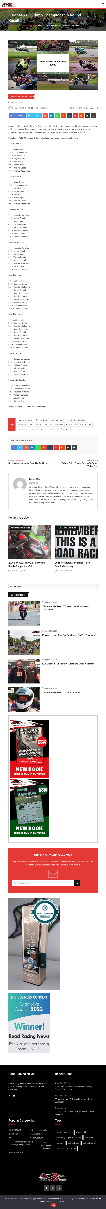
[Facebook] (14, 447)
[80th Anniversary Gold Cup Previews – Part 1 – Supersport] (24, 642)
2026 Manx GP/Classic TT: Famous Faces (61, 692)
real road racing (85, 424)
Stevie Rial (34, 479)
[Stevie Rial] (32, 108)
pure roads (48, 424)
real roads (21, 429)
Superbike (43, 429)
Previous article (16, 460)
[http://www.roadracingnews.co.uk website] (29, 108)
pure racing (22, 424)
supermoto (54, 429)
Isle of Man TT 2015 (38, 1130)
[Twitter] (20, 447)
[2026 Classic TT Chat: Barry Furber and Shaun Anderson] (24, 671)
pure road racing (35, 424)
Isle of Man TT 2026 (38, 1142)
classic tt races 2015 (25, 420)
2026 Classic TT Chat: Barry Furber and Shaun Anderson (68, 664)
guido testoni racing (57, 420)
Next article (91, 460)
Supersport (65, 429)
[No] (102, 1202)
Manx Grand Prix (37, 1134)
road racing (32, 429)
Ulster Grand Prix (16, 1152)
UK (10, 1138)
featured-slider (41, 420)
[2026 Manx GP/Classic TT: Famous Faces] (24, 699)
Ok (53, 1205)
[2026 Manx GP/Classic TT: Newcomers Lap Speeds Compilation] (24, 613)
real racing (59, 424)
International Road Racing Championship (20, 1143)
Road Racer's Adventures (27, 26)
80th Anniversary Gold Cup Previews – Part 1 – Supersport (69, 635)
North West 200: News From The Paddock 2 (28, 463)
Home (12, 26)
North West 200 (36, 1138)
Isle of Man (13, 1134)
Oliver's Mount (15, 1130)
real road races (71, 424)
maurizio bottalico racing (76, 420)
